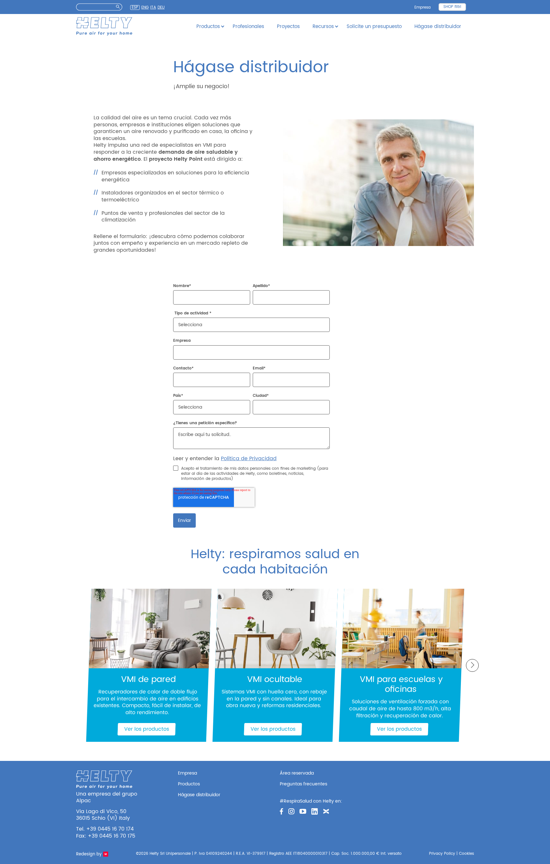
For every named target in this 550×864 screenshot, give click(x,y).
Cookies (466, 854)
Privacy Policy (442, 854)
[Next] (472, 665)
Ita (153, 8)
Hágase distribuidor (437, 27)
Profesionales (248, 27)
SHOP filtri (452, 7)
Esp (135, 7)
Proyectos (288, 27)
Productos (189, 784)
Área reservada (297, 773)
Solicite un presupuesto (374, 27)
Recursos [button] (323, 27)
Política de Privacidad (249, 458)
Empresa (422, 7)
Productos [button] (208, 27)
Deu (161, 8)
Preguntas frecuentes (303, 784)
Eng (145, 8)
